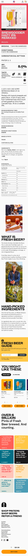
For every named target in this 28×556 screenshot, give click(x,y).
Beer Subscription (5, 525)
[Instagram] (4, 540)
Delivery (3, 523)
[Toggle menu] (2, 1)
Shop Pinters (10, 510)
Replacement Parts (5, 527)
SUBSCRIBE (22, 354)
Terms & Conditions (5, 530)
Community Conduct (6, 534)
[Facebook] (1, 540)
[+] (13, 547)
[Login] (22, 2)
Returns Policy (4, 536)
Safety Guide (4, 532)
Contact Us (4, 535)
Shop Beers (9, 513)
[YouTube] (7, 540)
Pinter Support (4, 524)
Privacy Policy (6, 359)
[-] (10, 547)
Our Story (3, 521)
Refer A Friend (11, 516)
